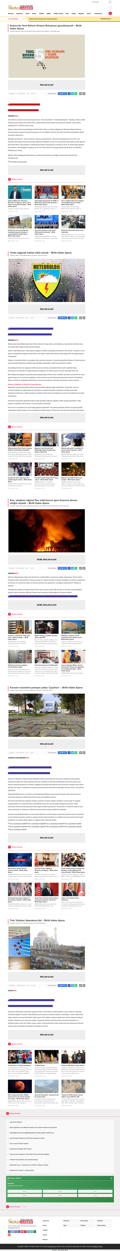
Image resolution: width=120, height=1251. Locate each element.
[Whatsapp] (31, 1231)
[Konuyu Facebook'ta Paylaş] (69, 93)
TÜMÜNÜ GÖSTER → (106, 19)
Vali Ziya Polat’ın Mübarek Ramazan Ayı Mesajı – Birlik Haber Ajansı (46, 870)
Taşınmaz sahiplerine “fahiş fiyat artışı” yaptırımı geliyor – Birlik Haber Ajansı (19, 637)
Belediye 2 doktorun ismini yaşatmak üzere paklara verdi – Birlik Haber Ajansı (71, 637)
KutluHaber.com (52, 1246)
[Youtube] (22, 1231)
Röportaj (17, 31)
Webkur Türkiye (97, 1246)
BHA (16, 116)
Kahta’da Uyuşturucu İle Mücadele (46, 665)
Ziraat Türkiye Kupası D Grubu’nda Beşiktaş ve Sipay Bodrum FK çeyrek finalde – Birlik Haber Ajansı (73, 870)
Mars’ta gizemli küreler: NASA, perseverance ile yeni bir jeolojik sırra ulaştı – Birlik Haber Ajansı (19, 1097)
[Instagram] (15, 1231)
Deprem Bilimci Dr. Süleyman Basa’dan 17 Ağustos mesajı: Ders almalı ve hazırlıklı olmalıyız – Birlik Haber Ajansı (19, 203)
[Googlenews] (28, 1231)
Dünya (17, 690)
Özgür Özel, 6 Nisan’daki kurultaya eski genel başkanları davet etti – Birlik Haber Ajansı (46, 900)
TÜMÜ (24, 1206)
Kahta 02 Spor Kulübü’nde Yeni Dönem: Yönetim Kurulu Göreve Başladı (51, 19)
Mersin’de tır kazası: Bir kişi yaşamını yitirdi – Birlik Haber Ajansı (18, 870)
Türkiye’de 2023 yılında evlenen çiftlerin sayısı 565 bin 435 (72, 1096)
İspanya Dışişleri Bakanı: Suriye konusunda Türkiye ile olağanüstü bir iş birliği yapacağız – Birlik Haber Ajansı (72, 668)
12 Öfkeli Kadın (40, 1065)
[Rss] (9, 1235)
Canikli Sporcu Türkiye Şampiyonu (19, 1065)
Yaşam (17, 255)
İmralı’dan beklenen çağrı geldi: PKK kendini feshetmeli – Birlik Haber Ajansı (45, 232)
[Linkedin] (19, 1231)
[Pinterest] (25, 1231)
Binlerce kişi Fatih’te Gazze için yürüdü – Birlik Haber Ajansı (71, 479)
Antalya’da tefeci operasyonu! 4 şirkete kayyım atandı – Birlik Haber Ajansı (20, 480)
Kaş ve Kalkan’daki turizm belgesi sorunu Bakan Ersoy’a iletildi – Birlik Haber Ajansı (72, 202)
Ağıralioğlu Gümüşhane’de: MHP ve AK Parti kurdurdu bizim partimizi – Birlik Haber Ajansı (46, 202)
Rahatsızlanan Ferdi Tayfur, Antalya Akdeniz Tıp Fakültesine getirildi (20, 449)
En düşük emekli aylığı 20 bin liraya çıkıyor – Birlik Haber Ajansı (46, 479)
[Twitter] (12, 1231)
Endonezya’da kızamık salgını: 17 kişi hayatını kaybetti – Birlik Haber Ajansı (19, 900)
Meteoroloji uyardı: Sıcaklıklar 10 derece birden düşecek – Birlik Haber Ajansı (72, 450)
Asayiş (17, 505)
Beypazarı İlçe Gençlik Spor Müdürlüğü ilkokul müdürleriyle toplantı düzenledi (45, 450)
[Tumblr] (34, 1231)
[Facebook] (9, 1231)
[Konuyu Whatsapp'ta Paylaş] (75, 93)
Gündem (17, 923)
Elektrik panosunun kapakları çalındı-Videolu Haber (17, 666)
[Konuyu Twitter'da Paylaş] (72, 93)
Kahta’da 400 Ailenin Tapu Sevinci (72, 1065)
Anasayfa (12, 31)
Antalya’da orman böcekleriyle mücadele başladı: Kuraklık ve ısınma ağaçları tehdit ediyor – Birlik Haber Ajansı (18, 233)
